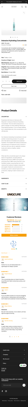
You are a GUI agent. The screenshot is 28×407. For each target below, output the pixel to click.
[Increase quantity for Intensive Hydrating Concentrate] (9, 81)
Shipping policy (23, 400)
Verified (13, 249)
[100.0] (13, 244)
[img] (4, 257)
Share (4, 90)
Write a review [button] (14, 235)
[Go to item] (10, 37)
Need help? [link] (24, 90)
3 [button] (14, 336)
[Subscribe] (24, 385)
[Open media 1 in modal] (24, 12)
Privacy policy (10, 400)
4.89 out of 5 (17, 220)
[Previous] (2, 1)
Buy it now (14, 86)
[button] (8, 224)
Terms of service (17, 400)
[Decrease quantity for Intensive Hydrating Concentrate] (3, 81)
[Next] (26, 1)
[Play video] (14, 205)
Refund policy (4, 400)
